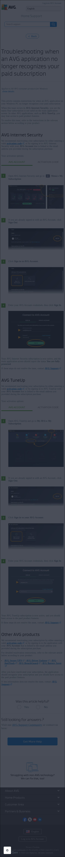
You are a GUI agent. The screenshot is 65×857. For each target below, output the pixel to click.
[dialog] (32, 428)
